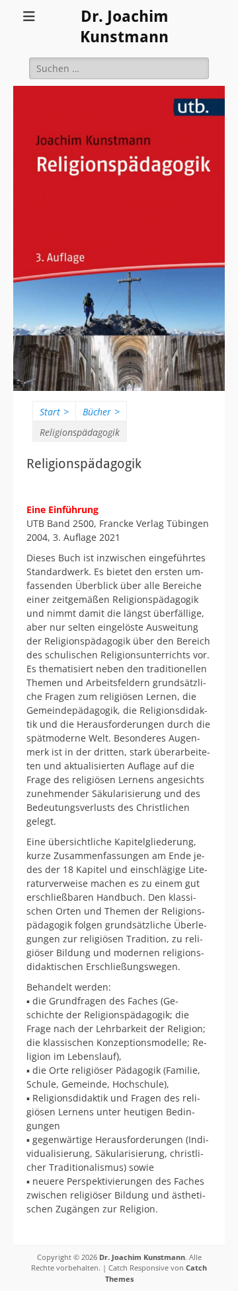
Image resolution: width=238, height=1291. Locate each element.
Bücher (101, 411)
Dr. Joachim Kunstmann (142, 1257)
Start (54, 411)
